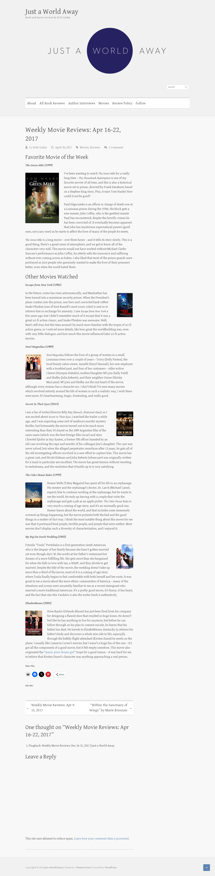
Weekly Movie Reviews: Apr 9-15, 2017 (50, 707)
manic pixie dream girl (59, 652)
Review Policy (122, 103)
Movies (104, 103)
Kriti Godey (40, 147)
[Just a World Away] (107, 48)
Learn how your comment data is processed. (101, 838)
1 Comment (116, 147)
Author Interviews (81, 103)
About (31, 103)
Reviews (95, 147)
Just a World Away (51, 12)
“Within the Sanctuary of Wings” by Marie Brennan (110, 707)
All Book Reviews (52, 103)
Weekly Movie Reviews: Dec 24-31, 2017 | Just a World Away (78, 745)
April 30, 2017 (63, 147)
